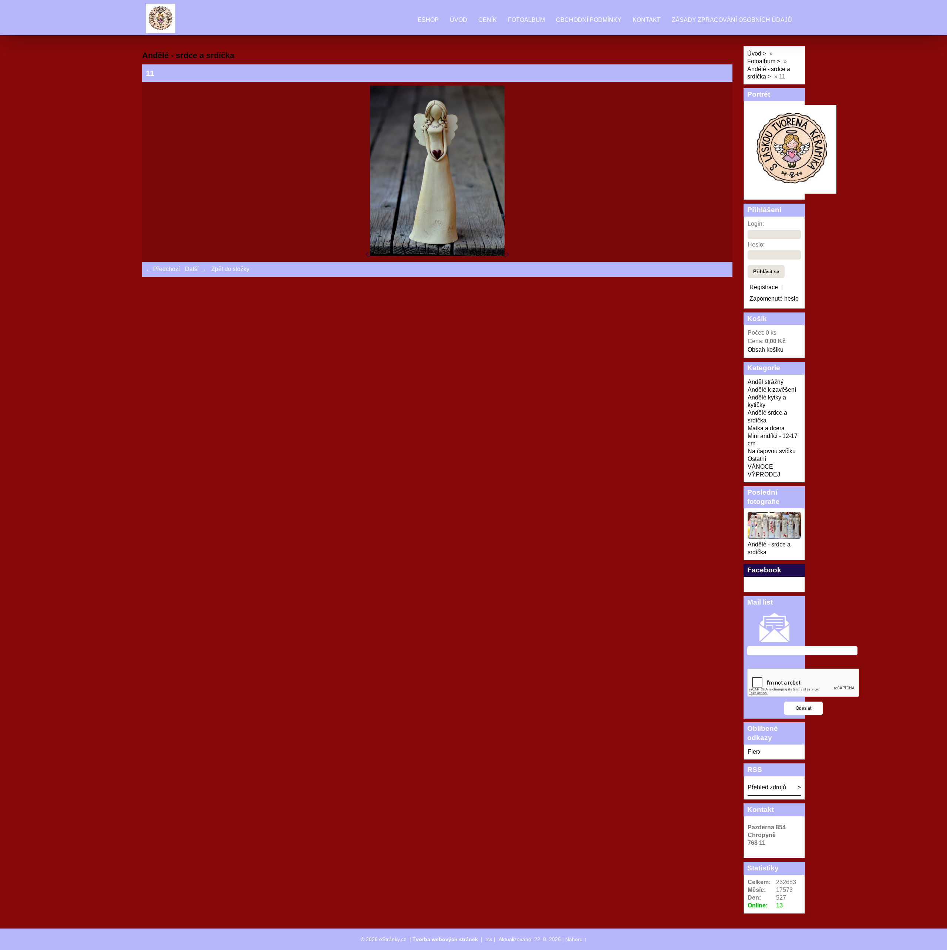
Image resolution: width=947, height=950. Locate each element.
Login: (756, 224)
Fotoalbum (526, 20)
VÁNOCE (760, 467)
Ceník (487, 20)
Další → (195, 269)
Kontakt (647, 20)
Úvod (458, 20)
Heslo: (756, 244)
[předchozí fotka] (367, 254)
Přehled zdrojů (767, 787)
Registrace (763, 287)
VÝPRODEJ (764, 474)
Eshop (428, 20)
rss (488, 939)
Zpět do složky (230, 269)
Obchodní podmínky (588, 20)
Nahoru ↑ (576, 939)
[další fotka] (507, 254)
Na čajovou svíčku (772, 451)
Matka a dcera (766, 428)
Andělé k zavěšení (772, 390)
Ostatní (757, 459)
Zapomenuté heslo (774, 298)
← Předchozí (163, 269)
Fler (753, 752)
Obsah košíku (765, 350)
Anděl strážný (765, 382)
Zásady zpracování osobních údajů (732, 20)
